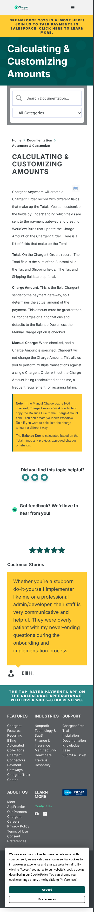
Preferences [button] (68, 879)
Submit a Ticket (74, 755)
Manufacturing (46, 750)
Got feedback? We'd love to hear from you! (49, 509)
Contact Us (43, 806)
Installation (70, 735)
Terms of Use (17, 831)
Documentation (39, 140)
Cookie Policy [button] (39, 874)
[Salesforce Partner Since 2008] (74, 791)
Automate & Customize (31, 146)
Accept (47, 889)
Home (17, 140)
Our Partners (17, 812)
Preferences (47, 899)
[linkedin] (45, 814)
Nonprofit (42, 726)
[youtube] (37, 814)
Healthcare (43, 755)
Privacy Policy (18, 826)
